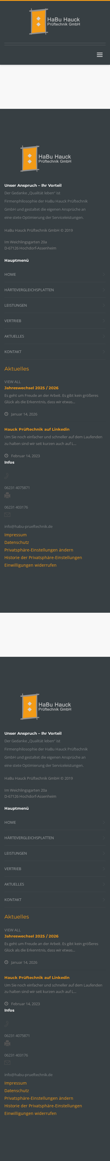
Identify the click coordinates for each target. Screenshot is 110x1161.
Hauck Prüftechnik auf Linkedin (37, 429)
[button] (38, 550)
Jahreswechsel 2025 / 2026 (31, 387)
